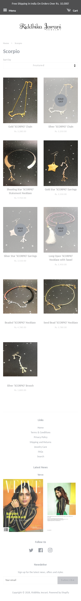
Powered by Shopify (59, 592)
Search (40, 456)
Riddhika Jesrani (39, 592)
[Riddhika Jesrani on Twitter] (31, 551)
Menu (12, 10)
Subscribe (67, 580)
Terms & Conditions (40, 432)
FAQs (40, 452)
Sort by (7, 60)
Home (6, 43)
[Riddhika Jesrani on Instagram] (50, 551)
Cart (75, 10)
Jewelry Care (40, 447)
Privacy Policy (40, 437)
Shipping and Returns (40, 442)
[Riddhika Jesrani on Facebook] (40, 551)
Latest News (40, 467)
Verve (40, 475)
